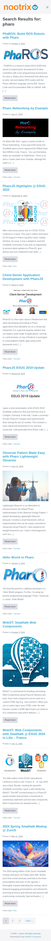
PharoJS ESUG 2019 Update (23, 367)
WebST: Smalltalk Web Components (19, 624)
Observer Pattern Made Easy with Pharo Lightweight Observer (24, 456)
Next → (29, 921)
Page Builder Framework (30, 937)
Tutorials (16, 177)
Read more (11, 99)
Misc (15, 266)
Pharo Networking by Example (25, 108)
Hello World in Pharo (18, 557)
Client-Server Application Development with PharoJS (23, 277)
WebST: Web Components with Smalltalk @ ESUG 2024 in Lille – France (24, 733)
